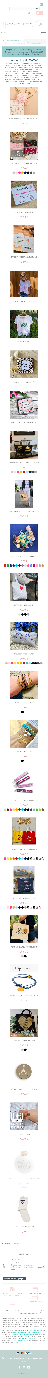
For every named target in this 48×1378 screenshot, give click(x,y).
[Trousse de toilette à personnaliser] (24, 445)
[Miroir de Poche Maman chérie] (24, 364)
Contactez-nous (23, 1373)
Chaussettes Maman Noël (24, 1227)
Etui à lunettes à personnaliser (24, 163)
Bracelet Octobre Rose (24, 212)
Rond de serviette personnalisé (24, 556)
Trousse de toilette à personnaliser (24, 463)
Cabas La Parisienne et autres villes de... (24, 511)
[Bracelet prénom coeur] (24, 685)
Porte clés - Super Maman (24, 800)
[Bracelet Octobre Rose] (24, 194)
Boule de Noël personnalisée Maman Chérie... (24, 1179)
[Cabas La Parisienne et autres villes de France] (24, 494)
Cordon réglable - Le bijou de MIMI (24, 996)
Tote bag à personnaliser (24, 605)
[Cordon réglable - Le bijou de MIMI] (24, 978)
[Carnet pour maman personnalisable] (24, 101)
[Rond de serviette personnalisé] (24, 538)
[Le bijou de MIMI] (24, 1116)
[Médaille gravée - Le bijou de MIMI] (24, 1072)
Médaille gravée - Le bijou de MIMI (24, 1089)
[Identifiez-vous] (29, 13)
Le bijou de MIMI (24, 1134)
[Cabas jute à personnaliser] (24, 1023)
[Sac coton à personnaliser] (24, 880)
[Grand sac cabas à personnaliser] (24, 831)
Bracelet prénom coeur (24, 703)
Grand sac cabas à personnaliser (24, 849)
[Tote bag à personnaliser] (24, 587)
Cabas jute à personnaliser (24, 1040)
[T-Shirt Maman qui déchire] (24, 284)
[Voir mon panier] (39, 13)
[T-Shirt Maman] (24, 324)
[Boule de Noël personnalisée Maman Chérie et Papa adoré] (24, 1161)
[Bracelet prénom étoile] (24, 734)
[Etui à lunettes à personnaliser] (24, 146)
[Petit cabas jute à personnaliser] (24, 929)
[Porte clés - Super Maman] (24, 783)
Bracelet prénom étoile (24, 751)
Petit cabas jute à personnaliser (24, 947)
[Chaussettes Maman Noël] (24, 1209)
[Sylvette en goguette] (24, 23)
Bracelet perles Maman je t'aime (24, 257)
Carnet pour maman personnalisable (24, 119)
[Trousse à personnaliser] (24, 636)
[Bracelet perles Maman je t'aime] (24, 239)
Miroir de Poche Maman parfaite (24, 422)
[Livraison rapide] (12, 1289)
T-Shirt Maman (24, 342)
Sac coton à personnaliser (24, 898)
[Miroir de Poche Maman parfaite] (24, 405)
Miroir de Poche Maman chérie (24, 382)
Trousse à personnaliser (24, 654)
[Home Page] (2, 40)
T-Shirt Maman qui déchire (24, 302)
